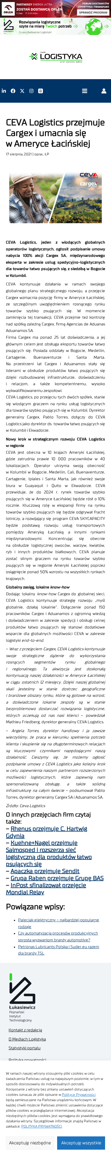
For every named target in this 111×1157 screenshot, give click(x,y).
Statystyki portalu (25, 1048)
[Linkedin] (4, 91)
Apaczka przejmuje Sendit (45, 871)
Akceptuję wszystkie (81, 1143)
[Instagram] (31, 91)
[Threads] (40, 91)
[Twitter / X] (22, 91)
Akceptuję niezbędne (30, 1143)
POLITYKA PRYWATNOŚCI (41, 1126)
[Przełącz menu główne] (84, 91)
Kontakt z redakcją (25, 1030)
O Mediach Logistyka (27, 1039)
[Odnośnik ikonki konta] (104, 91)
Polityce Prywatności (79, 1094)
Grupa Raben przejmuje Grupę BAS (57, 878)
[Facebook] (13, 91)
